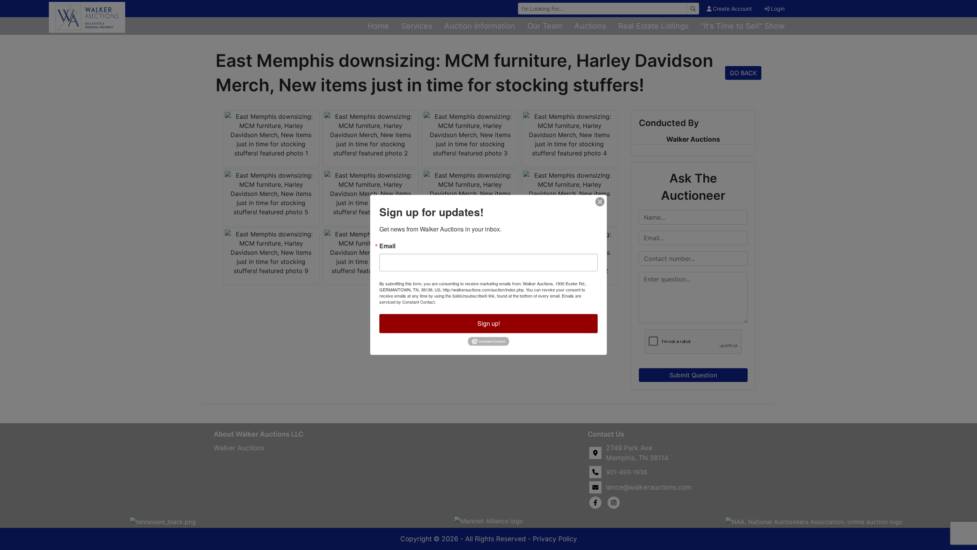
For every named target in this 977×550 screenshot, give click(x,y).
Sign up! (488, 323)
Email (387, 246)
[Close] (600, 201)
